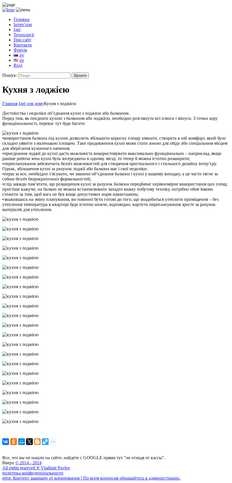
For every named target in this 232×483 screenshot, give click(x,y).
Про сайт (22, 39)
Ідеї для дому (31, 103)
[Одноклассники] (13, 441)
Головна (21, 19)
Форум (20, 50)
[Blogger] (37, 441)
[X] (29, 441)
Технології (24, 34)
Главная (10, 103)
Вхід (18, 65)
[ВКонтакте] (5, 441)
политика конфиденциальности (32, 473)
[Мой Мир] (21, 441)
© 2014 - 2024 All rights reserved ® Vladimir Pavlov (36, 465)
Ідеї (17, 29)
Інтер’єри (23, 24)
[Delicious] (45, 441)
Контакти (23, 44)
